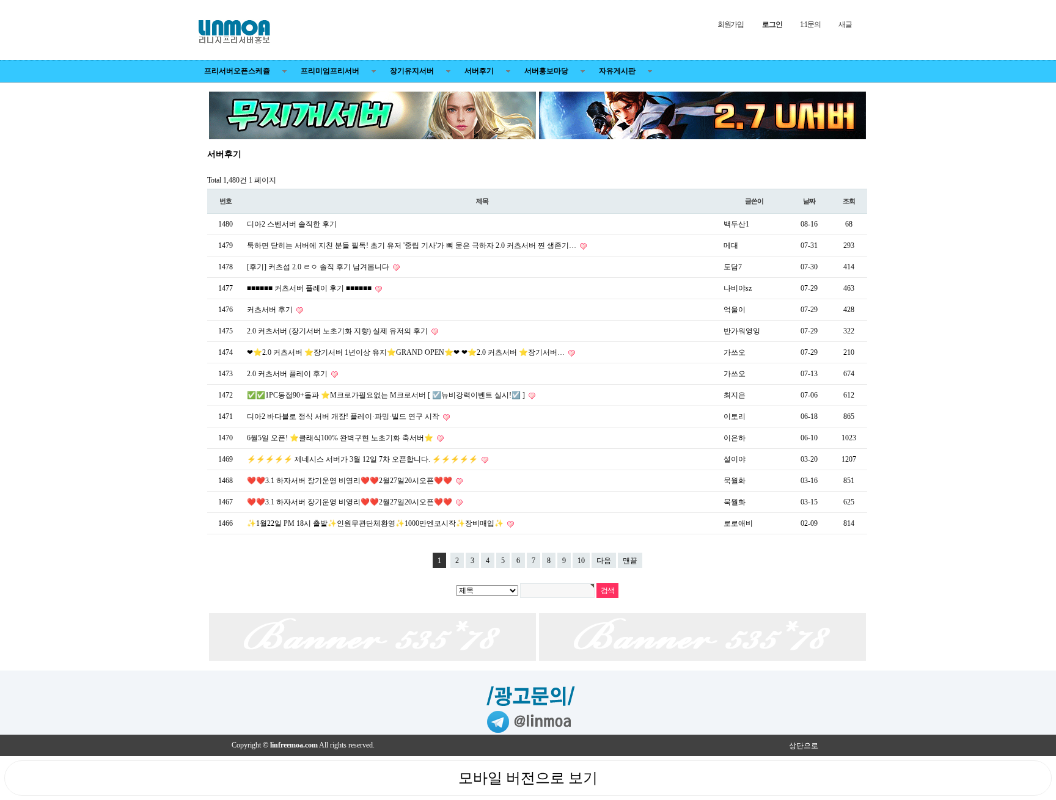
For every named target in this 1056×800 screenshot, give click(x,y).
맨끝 (630, 560)
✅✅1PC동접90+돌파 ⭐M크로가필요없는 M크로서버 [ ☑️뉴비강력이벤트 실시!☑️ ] (387, 395)
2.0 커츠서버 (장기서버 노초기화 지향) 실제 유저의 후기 (338, 331)
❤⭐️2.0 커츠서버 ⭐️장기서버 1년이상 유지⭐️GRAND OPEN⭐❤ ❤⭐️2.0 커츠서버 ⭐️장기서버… (406, 352)
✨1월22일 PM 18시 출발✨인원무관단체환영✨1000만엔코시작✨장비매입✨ (376, 523)
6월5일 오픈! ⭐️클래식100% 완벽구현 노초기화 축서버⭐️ (341, 438)
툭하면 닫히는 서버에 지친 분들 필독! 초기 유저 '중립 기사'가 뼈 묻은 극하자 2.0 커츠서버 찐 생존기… (412, 245)
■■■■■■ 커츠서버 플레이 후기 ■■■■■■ (310, 288)
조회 (849, 201)
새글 (845, 24)
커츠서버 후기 (271, 309)
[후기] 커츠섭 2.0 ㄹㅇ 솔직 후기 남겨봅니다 (319, 267)
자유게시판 (617, 71)
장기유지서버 (412, 71)
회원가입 (730, 24)
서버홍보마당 (546, 71)
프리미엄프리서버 (330, 71)
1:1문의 (810, 24)
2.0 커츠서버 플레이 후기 (288, 373)
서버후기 (479, 71)
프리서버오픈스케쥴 (237, 71)
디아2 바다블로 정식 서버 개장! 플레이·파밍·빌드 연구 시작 (344, 416)
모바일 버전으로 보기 (528, 778)
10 (581, 560)
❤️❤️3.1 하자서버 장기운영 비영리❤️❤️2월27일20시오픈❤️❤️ (350, 480)
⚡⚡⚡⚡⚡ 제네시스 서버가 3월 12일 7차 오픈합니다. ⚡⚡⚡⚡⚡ (363, 459)
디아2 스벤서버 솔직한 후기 (292, 224)
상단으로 (803, 745)
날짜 (809, 201)
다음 (603, 560)
